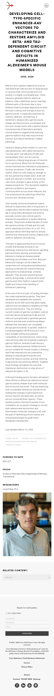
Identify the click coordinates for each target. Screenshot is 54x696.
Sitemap (36, 679)
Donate (27, 675)
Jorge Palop (11, 439)
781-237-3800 (26, 679)
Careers (27, 663)
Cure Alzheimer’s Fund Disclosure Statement (27, 658)
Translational (13, 445)
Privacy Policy (27, 667)
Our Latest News (14, 613)
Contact (16, 679)
